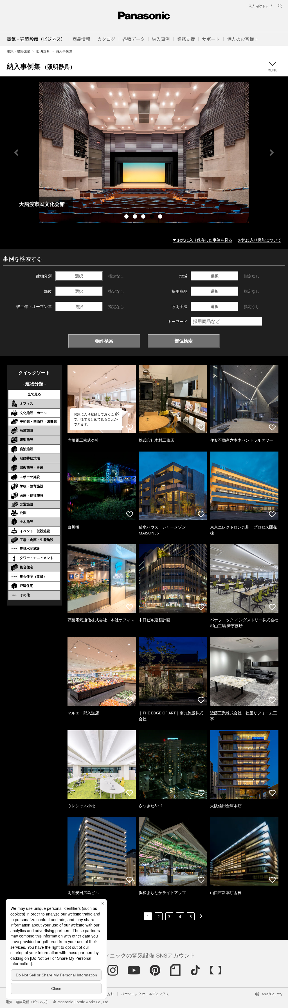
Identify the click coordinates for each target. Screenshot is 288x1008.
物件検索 (104, 341)
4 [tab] (152, 217)
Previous (16, 152)
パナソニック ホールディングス (145, 993)
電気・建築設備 (18, 51)
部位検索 (184, 341)
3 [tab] (144, 217)
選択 (79, 276)
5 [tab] (161, 217)
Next (271, 152)
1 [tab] (127, 217)
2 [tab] (135, 217)
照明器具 (43, 51)
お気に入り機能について (259, 240)
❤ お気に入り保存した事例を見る (202, 240)
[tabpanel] (144, 152)
